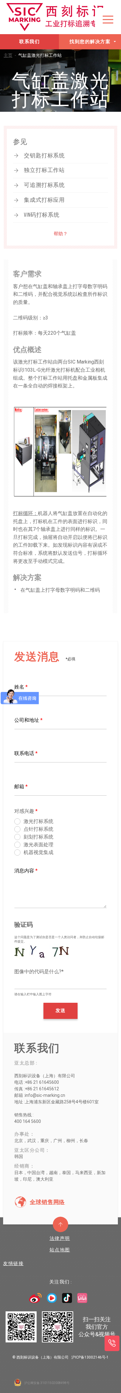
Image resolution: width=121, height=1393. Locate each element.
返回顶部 (60, 1224)
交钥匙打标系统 (44, 155)
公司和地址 (28, 720)
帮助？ (61, 234)
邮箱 (21, 786)
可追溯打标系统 (44, 185)
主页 (10, 55)
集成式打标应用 (44, 200)
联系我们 (29, 41)
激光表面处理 (38, 845)
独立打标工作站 (44, 170)
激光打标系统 (38, 821)
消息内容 (26, 871)
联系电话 (26, 753)
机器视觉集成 (38, 852)
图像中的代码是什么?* (39, 972)
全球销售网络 (47, 1202)
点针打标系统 (38, 829)
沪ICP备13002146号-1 (90, 1357)
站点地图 (60, 1249)
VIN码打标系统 (42, 215)
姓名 (21, 687)
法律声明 (60, 1238)
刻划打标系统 (38, 837)
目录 (108, 19)
